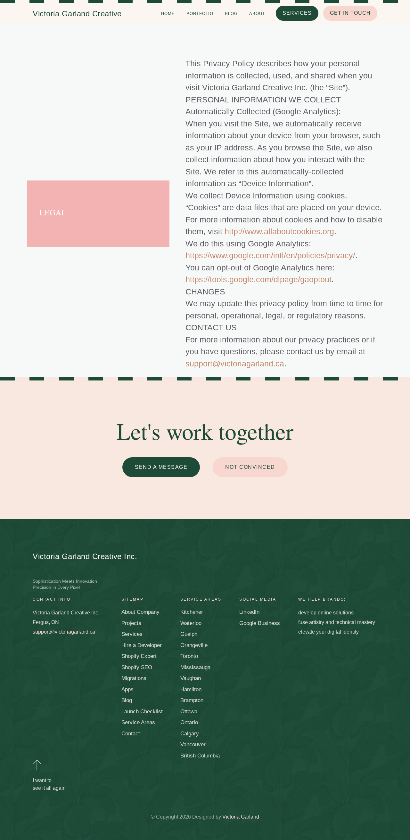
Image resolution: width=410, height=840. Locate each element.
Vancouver (193, 744)
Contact (130, 734)
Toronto (189, 656)
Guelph (188, 634)
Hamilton (190, 689)
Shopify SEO (136, 667)
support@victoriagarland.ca (234, 363)
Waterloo (190, 623)
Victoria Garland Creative (77, 13)
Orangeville (194, 645)
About (257, 13)
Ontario (189, 722)
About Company (140, 612)
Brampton (191, 700)
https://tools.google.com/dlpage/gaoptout (258, 279)
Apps (127, 689)
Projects (131, 623)
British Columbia (200, 756)
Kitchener (191, 612)
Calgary (189, 734)
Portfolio (199, 13)
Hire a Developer (141, 645)
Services (132, 634)
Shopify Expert (139, 656)
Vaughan (190, 678)
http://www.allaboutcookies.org (279, 231)
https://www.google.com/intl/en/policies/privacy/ (270, 255)
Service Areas (138, 722)
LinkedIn (249, 612)
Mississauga (195, 667)
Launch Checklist (142, 711)
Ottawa (188, 711)
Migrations (133, 678)
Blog (231, 13)
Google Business (259, 623)
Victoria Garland (240, 817)
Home (168, 13)
